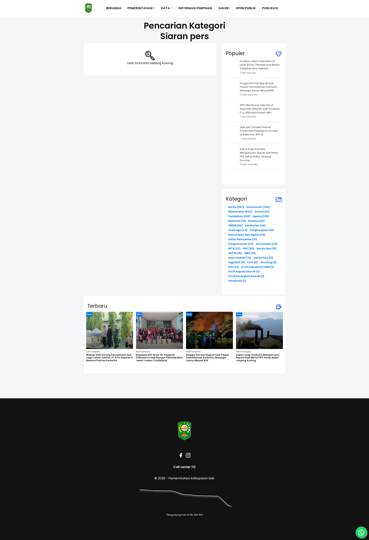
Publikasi (270, 8)
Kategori (236, 199)
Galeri (223, 8)
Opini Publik (246, 8)
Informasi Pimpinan (195, 8)
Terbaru (97, 306)
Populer (235, 53)
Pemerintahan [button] (139, 8)
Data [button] (165, 8)
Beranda (113, 8)
